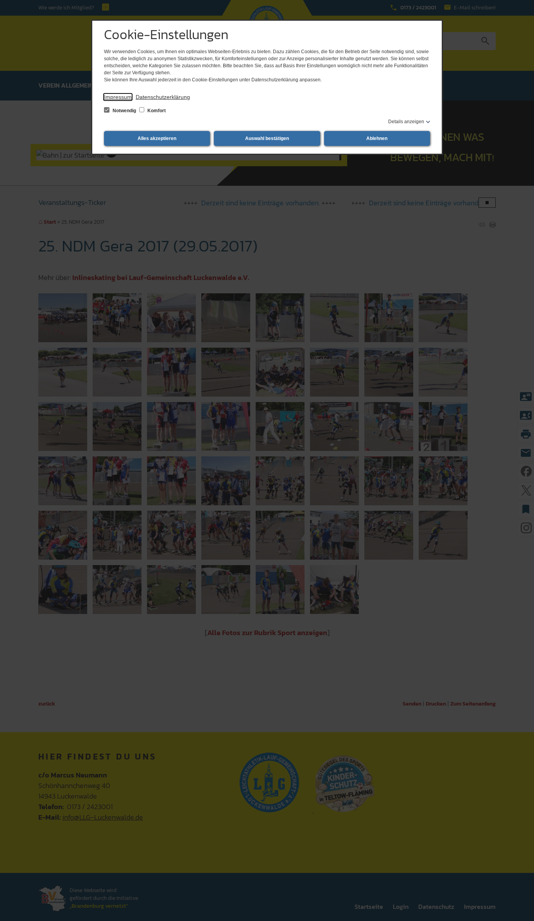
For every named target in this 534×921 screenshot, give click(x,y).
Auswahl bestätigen (267, 138)
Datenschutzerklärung (163, 97)
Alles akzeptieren (157, 138)
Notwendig (124, 110)
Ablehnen (376, 138)
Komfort (156, 110)
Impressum (118, 97)
